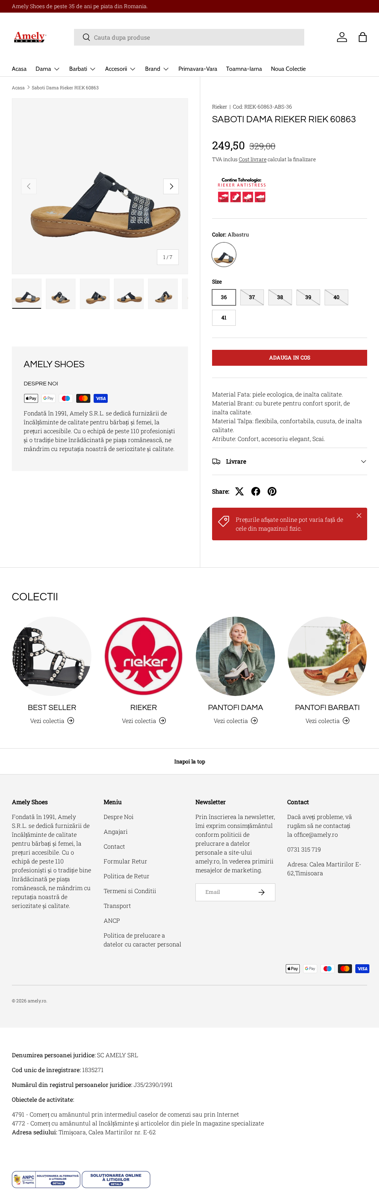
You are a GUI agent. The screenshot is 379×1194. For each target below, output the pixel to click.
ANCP (112, 920)
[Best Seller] (51, 656)
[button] (363, 37)
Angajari (116, 831)
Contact (114, 846)
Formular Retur (125, 861)
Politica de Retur (127, 876)
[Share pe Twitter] (239, 491)
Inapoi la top (189, 761)
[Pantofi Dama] (235, 656)
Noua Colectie (288, 68)
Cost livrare (252, 159)
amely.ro (37, 1001)
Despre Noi (119, 816)
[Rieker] (143, 656)
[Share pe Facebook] (256, 491)
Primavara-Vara (197, 68)
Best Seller (52, 707)
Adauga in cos (289, 357)
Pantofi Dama (235, 707)
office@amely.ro (316, 834)
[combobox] (189, 37)
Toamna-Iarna (244, 68)
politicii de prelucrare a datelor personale (222, 843)
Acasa (19, 68)
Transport (117, 905)
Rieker (219, 106)
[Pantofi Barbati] (327, 656)
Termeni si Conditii (130, 891)
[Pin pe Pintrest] (272, 491)
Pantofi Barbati (327, 707)
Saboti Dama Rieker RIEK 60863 (65, 87)
